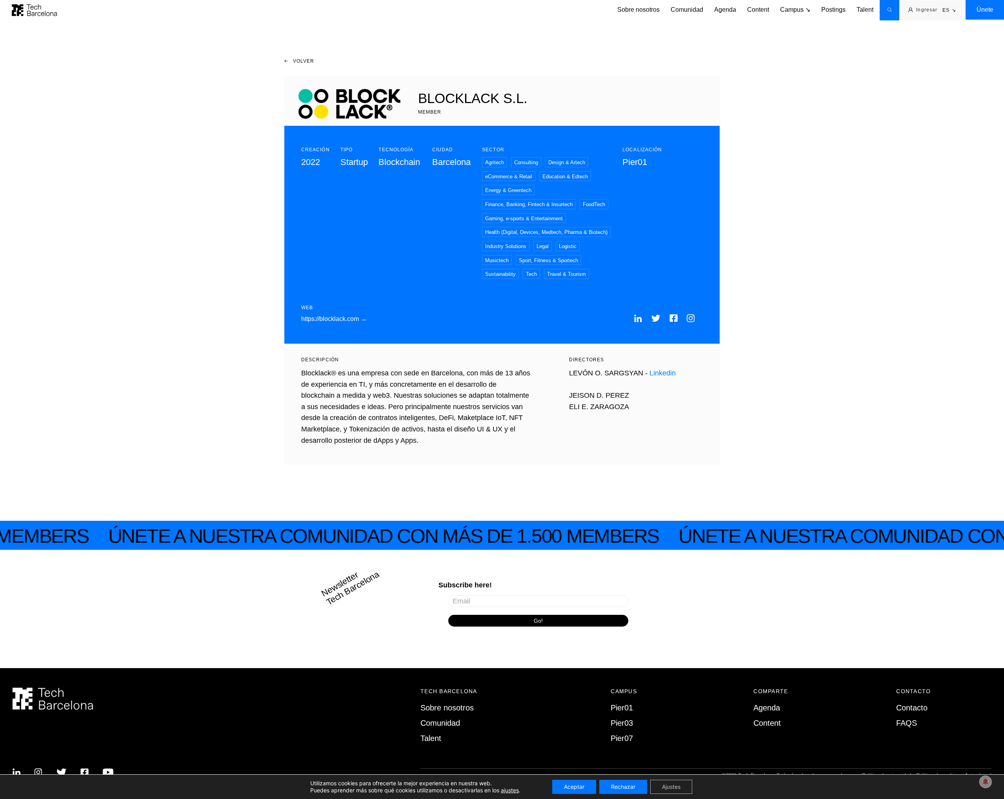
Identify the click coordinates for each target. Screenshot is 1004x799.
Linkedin (662, 373)
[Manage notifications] (985, 781)
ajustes (510, 790)
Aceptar (574, 786)
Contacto (912, 707)
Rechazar (623, 786)
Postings (833, 9)
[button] (949, 10)
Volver (303, 61)
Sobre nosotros (638, 9)
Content (758, 9)
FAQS (906, 723)
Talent (865, 9)
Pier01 (622, 707)
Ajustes (671, 786)
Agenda (725, 9)
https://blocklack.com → (334, 318)
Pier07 (622, 738)
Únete (985, 9)
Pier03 (622, 723)
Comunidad (687, 9)
